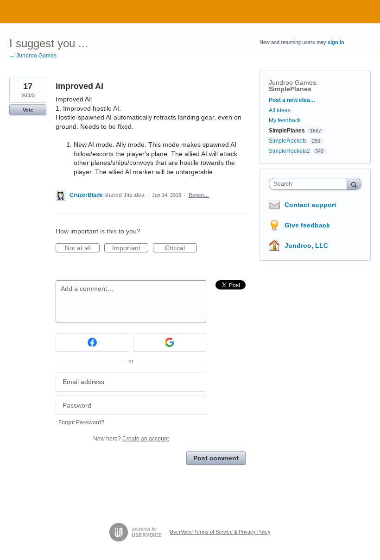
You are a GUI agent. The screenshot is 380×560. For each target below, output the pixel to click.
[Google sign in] (170, 342)
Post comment (216, 458)
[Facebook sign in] (92, 342)
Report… (199, 195)
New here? (131, 438)
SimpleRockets (288, 141)
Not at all (82, 248)
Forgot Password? (81, 422)
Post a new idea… (292, 100)
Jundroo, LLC (306, 245)
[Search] (354, 183)
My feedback (285, 120)
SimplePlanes (290, 89)
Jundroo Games (292, 82)
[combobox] (310, 184)
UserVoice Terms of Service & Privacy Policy (220, 532)
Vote (28, 110)
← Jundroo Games (33, 55)
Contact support (310, 204)
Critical (181, 248)
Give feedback (307, 225)
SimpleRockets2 (289, 151)
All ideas (280, 110)
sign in (336, 42)
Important (130, 248)
